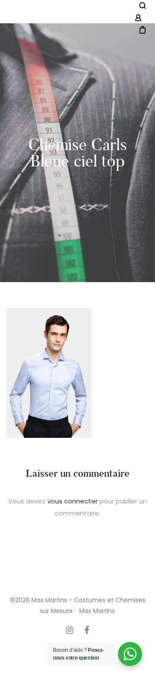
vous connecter (72, 501)
